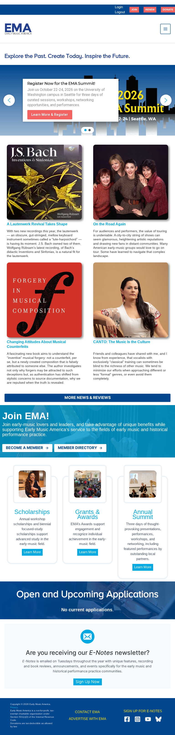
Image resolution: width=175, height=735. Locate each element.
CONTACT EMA (87, 712)
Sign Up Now (88, 681)
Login (119, 7)
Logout (120, 12)
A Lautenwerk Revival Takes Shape (37, 224)
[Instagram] (137, 719)
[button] (134, 9)
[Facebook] (127, 719)
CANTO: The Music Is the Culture (121, 342)
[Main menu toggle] (165, 29)
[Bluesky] (158, 719)
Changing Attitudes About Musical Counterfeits (36, 344)
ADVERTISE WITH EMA (87, 719)
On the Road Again (109, 224)
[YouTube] (148, 719)
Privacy (14, 707)
